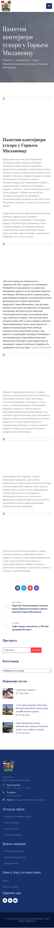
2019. (35, 60)
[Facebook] (17, 588)
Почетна (7, 60)
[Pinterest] (30, 588)
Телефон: (11, 792)
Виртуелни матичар (15, 857)
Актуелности (11, 828)
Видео (6, 880)
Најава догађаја (12, 834)
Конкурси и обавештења (17, 816)
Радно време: (14, 785)
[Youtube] (15, 900)
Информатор (11, 863)
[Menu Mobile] (49, 6)
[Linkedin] (36, 588)
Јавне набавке (12, 822)
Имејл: (26, 799)
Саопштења (22, 60)
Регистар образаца (14, 851)
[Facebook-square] (5, 900)
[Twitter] (23, 588)
